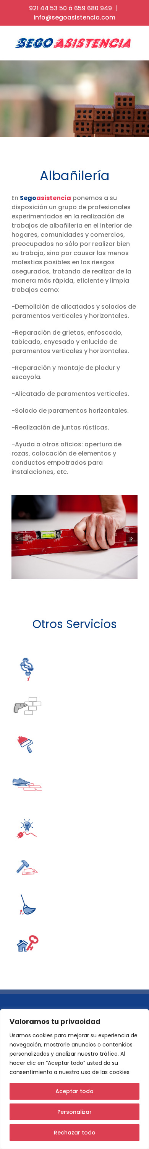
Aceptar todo (74, 1091)
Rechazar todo (75, 1132)
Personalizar (74, 1112)
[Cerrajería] (26, 931)
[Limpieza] (26, 893)
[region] (74, 1079)
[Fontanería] (26, 655)
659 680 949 (93, 8)
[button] (17, 538)
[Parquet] (26, 770)
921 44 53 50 (48, 8)
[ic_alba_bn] (26, 694)
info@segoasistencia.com (74, 17)
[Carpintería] (26, 854)
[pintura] (26, 732)
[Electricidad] (26, 816)
